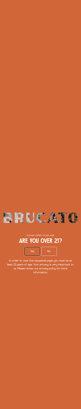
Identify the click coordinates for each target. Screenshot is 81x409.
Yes (32, 251)
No (49, 251)
